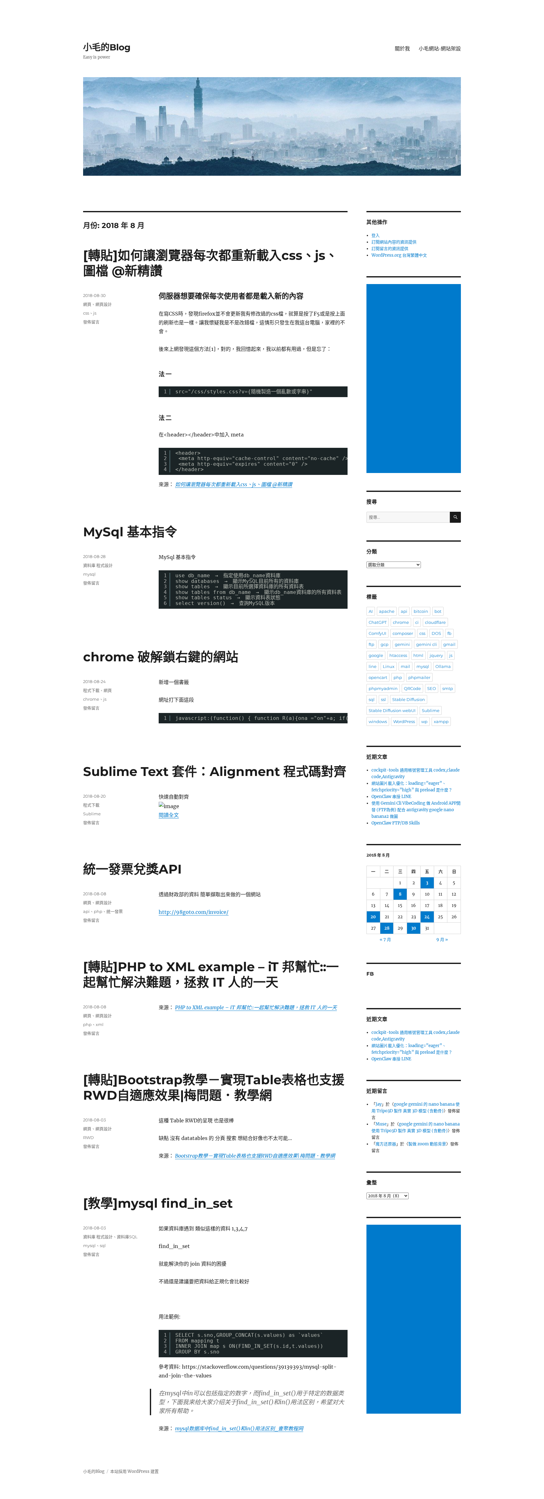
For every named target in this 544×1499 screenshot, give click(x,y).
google (376, 655)
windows (378, 721)
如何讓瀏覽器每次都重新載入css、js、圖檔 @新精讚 (233, 484)
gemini (402, 644)
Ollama (443, 666)
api (86, 911)
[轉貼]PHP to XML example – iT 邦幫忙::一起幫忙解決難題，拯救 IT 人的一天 (211, 974)
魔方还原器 (386, 1144)
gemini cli (426, 644)
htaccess (398, 655)
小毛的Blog (107, 47)
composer (403, 633)
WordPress (404, 721)
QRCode (412, 688)
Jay (379, 1104)
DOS (436, 633)
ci (417, 622)
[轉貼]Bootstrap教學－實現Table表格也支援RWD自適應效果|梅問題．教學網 (213, 1087)
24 (427, 917)
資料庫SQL (127, 1236)
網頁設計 (103, 304)
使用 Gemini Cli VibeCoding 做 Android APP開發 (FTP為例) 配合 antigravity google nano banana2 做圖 (416, 810)
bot (437, 611)
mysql (89, 574)
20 (373, 917)
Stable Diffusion (408, 699)
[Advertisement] (414, 379)
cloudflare (435, 622)
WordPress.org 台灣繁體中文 (399, 255)
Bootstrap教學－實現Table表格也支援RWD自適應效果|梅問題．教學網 (255, 1156)
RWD (88, 1137)
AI (371, 611)
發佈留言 (91, 321)
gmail (449, 644)
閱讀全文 (169, 815)
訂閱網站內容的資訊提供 (393, 242)
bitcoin (421, 611)
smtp (447, 688)
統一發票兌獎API (132, 869)
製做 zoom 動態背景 (427, 1144)
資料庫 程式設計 (98, 565)
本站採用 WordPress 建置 (134, 1471)
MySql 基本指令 (130, 531)
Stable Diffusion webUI (392, 710)
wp (424, 721)
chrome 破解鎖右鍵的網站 (160, 656)
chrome (91, 699)
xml (100, 1024)
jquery (436, 655)
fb (449, 633)
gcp (384, 644)
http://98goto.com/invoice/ (194, 912)
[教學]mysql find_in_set (158, 1203)
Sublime (92, 813)
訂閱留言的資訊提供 (389, 248)
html (418, 655)
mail (405, 666)
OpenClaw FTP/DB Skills (395, 823)
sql (103, 1245)
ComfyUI (377, 633)
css (86, 313)
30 (413, 928)
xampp (441, 721)
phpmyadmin (383, 688)
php (98, 911)
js (94, 313)
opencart (378, 677)
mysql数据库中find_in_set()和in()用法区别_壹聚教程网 (239, 1428)
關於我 (402, 49)
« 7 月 (385, 939)
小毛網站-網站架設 (440, 49)
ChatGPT (378, 622)
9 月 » (442, 939)
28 (386, 928)
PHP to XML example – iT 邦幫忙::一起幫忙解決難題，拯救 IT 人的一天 (256, 1007)
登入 (375, 235)
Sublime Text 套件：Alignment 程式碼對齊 (214, 771)
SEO (431, 688)
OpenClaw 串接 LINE (391, 796)
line (373, 666)
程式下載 (91, 690)
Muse (381, 1124)
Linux (388, 666)
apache (386, 611)
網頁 (87, 304)
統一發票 (114, 911)
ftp (371, 644)
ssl (383, 699)
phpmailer (419, 677)
